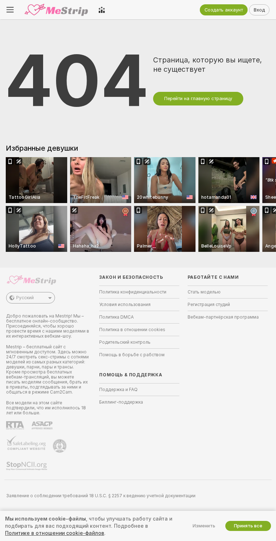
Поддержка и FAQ (118, 389)
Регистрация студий (209, 304)
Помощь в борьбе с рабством (132, 354)
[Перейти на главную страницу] (56, 9)
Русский (25, 297)
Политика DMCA (116, 317)
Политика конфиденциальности (132, 292)
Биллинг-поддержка (121, 402)
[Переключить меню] (10, 9)
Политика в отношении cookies (132, 329)
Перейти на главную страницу (198, 98)
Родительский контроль (125, 342)
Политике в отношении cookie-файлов (54, 533)
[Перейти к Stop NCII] (27, 466)
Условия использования (125, 304)
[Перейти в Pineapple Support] (60, 446)
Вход (259, 10)
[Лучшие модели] (101, 9)
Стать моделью (204, 292)
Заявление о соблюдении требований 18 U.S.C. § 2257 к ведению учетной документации (101, 495)
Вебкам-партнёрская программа (223, 317)
